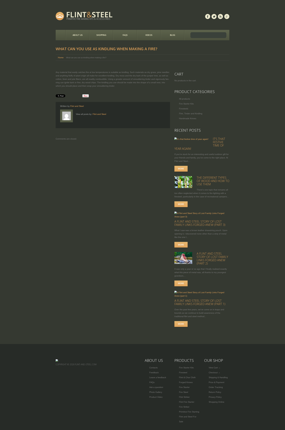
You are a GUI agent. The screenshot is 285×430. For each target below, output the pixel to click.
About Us (78, 35)
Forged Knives (186, 382)
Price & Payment (216, 382)
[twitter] (214, 16)
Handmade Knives (187, 118)
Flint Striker (184, 397)
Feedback (154, 372)
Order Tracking (216, 387)
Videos (148, 35)
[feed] (220, 16)
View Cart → (214, 367)
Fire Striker (184, 407)
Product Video (156, 397)
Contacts (153, 367)
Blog (172, 35)
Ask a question (156, 387)
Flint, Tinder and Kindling (190, 113)
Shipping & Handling (218, 377)
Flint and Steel (77, 106)
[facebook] (207, 16)
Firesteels (183, 108)
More (181, 168)
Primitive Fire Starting (189, 412)
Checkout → (214, 372)
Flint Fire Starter (186, 402)
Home (60, 35)
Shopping (101, 35)
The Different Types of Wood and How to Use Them (213, 181)
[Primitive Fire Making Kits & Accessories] (57, 360)
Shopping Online (216, 402)
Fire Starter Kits (186, 104)
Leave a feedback (157, 377)
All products (184, 99)
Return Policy (215, 392)
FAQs (125, 35)
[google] (226, 16)
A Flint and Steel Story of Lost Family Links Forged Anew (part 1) (199, 302)
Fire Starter (184, 387)
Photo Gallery (155, 392)
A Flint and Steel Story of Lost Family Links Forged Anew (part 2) (212, 258)
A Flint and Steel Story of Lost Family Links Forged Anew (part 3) (199, 223)
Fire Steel (183, 392)
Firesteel (183, 372)
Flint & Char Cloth (187, 377)
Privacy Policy (215, 397)
